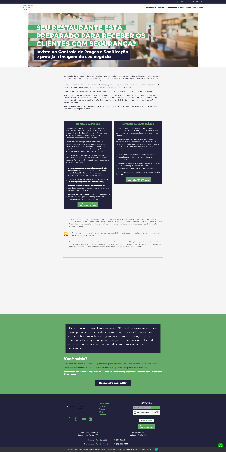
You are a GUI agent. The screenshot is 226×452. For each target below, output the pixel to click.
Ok (156, 449)
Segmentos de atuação (175, 7)
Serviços (161, 7)
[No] (224, 449)
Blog (194, 7)
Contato (200, 7)
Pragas (188, 7)
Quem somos (151, 7)
